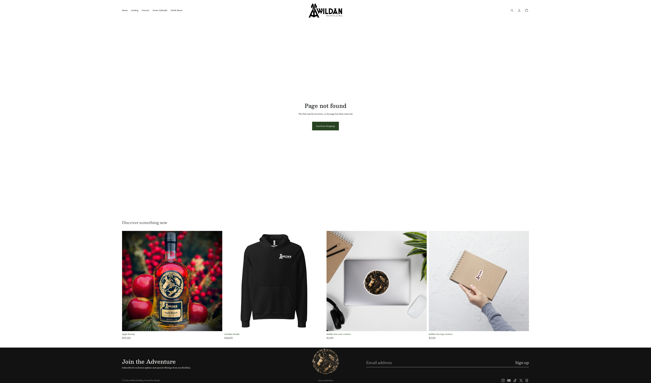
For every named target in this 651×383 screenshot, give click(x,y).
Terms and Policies (325, 380)
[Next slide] (422, 281)
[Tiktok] (515, 380)
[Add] (217, 326)
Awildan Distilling (136, 380)
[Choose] (319, 326)
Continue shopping (325, 126)
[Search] (512, 10)
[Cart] (526, 10)
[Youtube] (509, 380)
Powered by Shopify (152, 380)
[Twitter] (521, 380)
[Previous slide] (332, 281)
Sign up (522, 362)
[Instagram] (503, 380)
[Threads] (527, 380)
